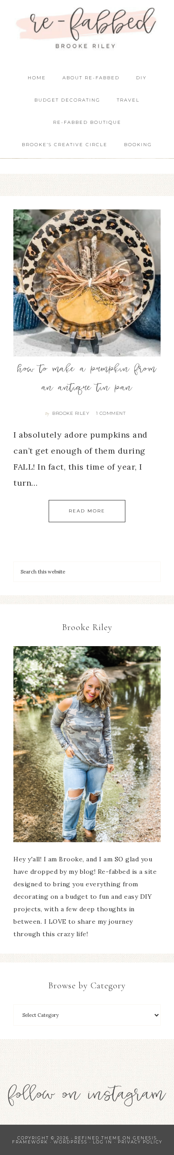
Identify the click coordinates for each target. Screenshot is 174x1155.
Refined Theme (98, 1137)
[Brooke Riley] (87, 744)
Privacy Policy (140, 1141)
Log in (102, 1141)
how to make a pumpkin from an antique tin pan (87, 379)
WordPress (70, 1141)
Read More (87, 511)
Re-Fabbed (87, 28)
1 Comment (111, 413)
